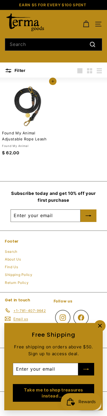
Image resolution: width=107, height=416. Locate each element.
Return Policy (17, 282)
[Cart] (86, 24)
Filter (19, 70)
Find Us (11, 267)
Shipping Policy (19, 274)
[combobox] (53, 44)
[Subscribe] (86, 369)
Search (11, 251)
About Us (13, 259)
